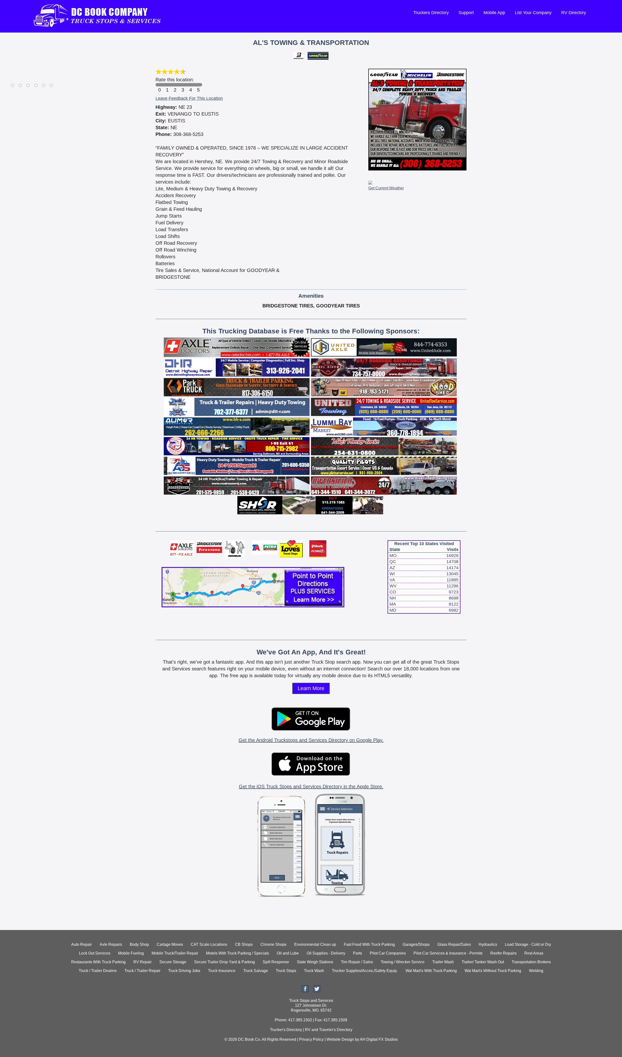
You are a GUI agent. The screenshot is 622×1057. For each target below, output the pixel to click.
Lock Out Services (94, 953)
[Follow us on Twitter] (316, 991)
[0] (159, 84)
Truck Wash (314, 971)
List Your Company (533, 12)
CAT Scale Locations (209, 944)
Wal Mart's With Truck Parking (431, 971)
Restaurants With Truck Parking (98, 962)
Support (466, 12)
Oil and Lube (288, 953)
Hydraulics (488, 944)
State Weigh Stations (315, 962)
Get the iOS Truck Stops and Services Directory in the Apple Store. (311, 786)
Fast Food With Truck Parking (369, 944)
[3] (183, 84)
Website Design (340, 1039)
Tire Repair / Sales (357, 962)
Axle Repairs (111, 944)
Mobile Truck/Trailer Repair (175, 953)
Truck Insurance (221, 971)
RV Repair (142, 962)
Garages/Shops (416, 944)
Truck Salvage (255, 971)
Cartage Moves (170, 944)
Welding (536, 971)
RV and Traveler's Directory (328, 1030)
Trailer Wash (443, 962)
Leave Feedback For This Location (189, 98)
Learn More (311, 688)
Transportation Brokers (531, 962)
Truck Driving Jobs (184, 971)
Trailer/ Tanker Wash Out (483, 962)
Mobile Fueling (131, 953)
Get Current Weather (386, 188)
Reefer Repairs (503, 953)
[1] (167, 84)
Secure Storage (172, 962)
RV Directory (573, 12)
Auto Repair (81, 944)
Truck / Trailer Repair (142, 971)
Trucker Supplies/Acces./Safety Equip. (365, 971)
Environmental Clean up (315, 944)
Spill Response (276, 962)
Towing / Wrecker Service (402, 962)
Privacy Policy (311, 1039)
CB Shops (244, 944)
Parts (357, 953)
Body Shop (139, 944)
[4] (190, 84)
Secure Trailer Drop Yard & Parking (224, 962)
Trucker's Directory (286, 1030)
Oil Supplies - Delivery (326, 953)
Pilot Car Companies (388, 953)
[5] (198, 84)
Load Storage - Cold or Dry (528, 944)
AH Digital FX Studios (379, 1039)
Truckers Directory (431, 12)
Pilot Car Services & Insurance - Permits (448, 953)
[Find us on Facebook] (305, 991)
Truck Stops (286, 971)
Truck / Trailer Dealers (98, 971)
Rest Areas (533, 953)
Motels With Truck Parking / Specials (237, 953)
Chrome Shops (273, 944)
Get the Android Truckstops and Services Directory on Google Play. (311, 740)
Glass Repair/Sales (454, 944)
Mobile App (494, 12)
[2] (175, 84)
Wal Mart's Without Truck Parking (493, 971)
